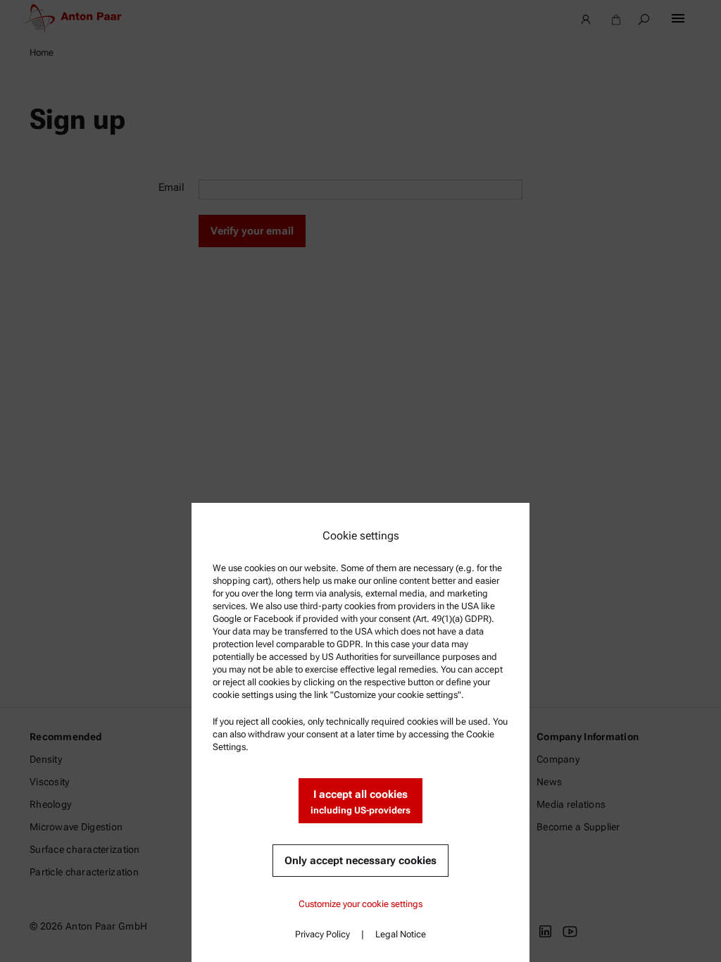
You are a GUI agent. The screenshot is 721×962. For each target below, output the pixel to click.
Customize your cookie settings (360, 904)
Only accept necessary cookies (360, 860)
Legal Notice (400, 934)
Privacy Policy (322, 934)
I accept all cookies (360, 802)
